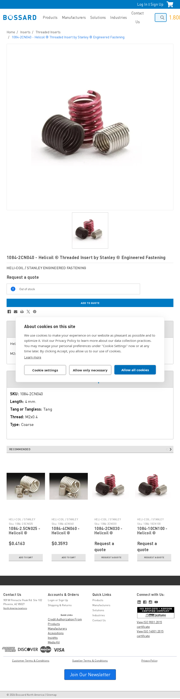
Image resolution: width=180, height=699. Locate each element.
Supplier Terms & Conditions (90, 660)
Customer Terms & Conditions (30, 660)
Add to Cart (26, 557)
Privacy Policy (149, 660)
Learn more (32, 357)
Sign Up (157, 4)
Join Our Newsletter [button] (90, 674)
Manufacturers (74, 17)
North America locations (15, 608)
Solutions (98, 17)
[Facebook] (9, 311)
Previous (167, 449)
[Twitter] (28, 311)
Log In (142, 4)
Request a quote (111, 557)
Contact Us (137, 17)
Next (171, 449)
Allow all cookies (135, 370)
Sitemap (51, 694)
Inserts (25, 32)
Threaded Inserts (48, 32)
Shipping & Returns (60, 605)
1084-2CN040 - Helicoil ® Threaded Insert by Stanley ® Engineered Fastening (68, 37)
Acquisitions (56, 633)
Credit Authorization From (65, 619)
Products (50, 17)
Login (51, 600)
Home (11, 32)
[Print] (22, 311)
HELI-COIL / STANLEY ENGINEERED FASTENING (24, 521)
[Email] (15, 311)
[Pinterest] (34, 311)
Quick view (26, 513)
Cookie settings (45, 370)
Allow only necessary (90, 370)
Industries (118, 17)
